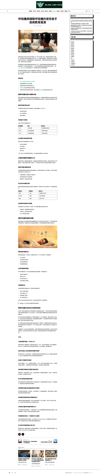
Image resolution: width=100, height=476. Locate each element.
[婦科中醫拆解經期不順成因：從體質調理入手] (51, 453)
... (41, 463)
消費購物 (50, 11)
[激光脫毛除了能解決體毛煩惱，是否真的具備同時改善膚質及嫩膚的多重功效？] (38, 453)
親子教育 (42, 11)
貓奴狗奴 (38, 11)
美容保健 (54, 11)
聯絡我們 (72, 61)
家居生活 (34, 11)
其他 (69, 11)
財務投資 (62, 11)
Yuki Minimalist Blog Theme (78, 472)
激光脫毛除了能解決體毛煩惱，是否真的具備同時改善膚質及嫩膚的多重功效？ (38, 460)
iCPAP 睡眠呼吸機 (22, 67)
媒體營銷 (30, 11)
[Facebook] (86, 11)
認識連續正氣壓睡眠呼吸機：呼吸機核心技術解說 (80, 23)
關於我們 (72, 60)
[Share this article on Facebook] (19, 434)
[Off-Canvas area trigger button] (7, 11)
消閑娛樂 (65, 11)
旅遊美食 (58, 11)
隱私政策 (72, 64)
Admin (20, 464)
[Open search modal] (92, 11)
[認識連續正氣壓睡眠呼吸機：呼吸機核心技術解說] (24, 453)
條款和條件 (73, 63)
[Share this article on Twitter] (23, 434)
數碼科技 (46, 11)
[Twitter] (12, 473)
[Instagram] (89, 11)
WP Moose (90, 472)
